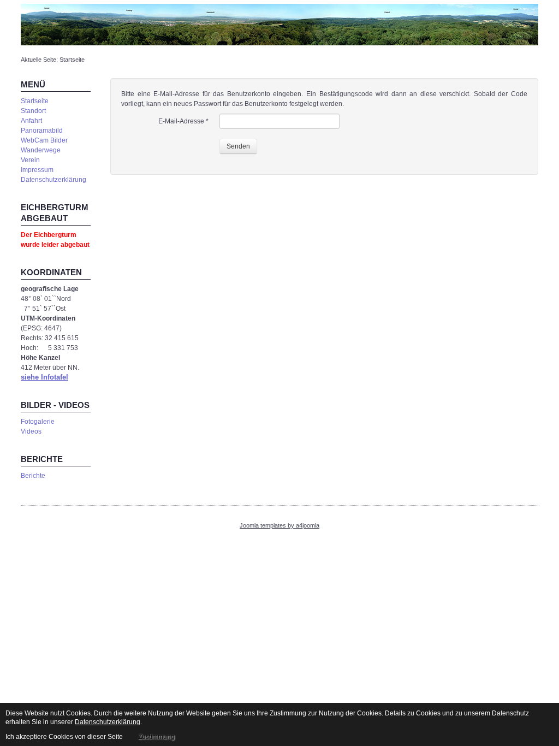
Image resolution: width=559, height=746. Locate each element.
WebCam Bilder (44, 140)
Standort (33, 111)
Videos (31, 431)
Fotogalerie (38, 421)
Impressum (37, 170)
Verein (30, 160)
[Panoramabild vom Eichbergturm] (279, 24)
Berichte (33, 475)
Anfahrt (31, 121)
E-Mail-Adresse (183, 121)
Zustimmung (156, 737)
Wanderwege (41, 150)
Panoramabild (42, 130)
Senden (238, 146)
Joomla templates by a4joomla (279, 525)
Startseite (35, 101)
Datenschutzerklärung (53, 179)
